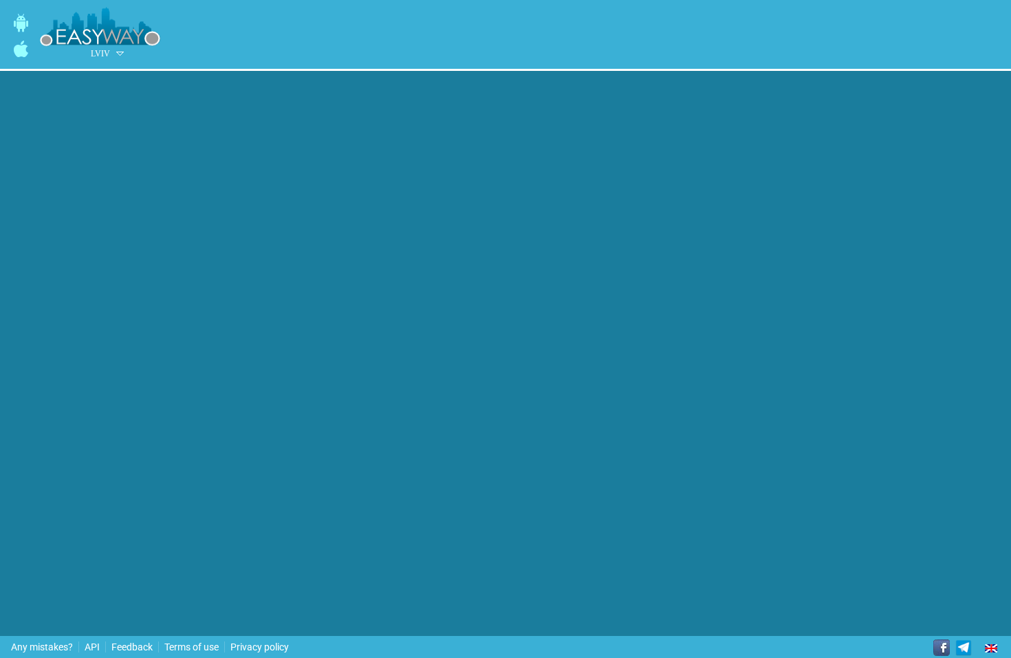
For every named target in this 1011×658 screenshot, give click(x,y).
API (92, 646)
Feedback (132, 646)
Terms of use (191, 646)
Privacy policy (259, 646)
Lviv (100, 54)
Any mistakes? (42, 646)
